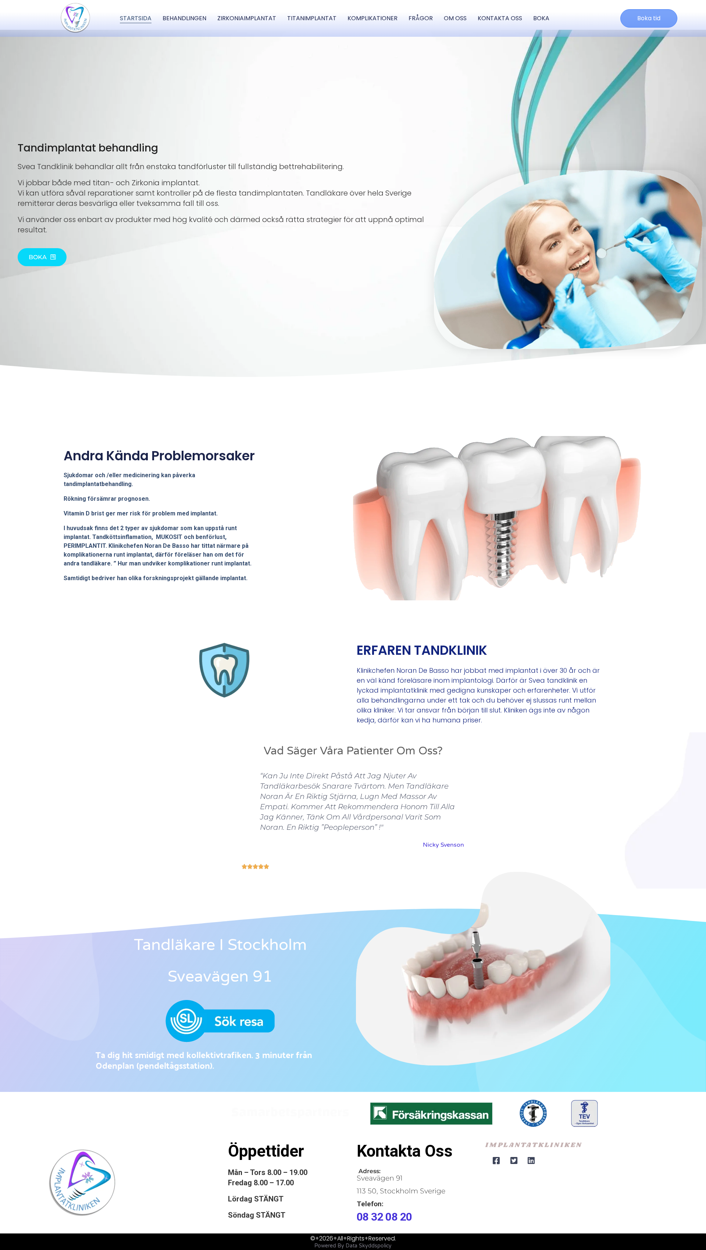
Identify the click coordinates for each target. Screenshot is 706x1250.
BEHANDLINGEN (184, 18)
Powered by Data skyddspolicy (353, 1246)
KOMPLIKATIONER (372, 18)
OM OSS (455, 18)
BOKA (541, 18)
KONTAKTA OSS (500, 18)
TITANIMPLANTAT (311, 18)
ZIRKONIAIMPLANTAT (246, 18)
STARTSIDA (135, 18)
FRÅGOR (421, 18)
